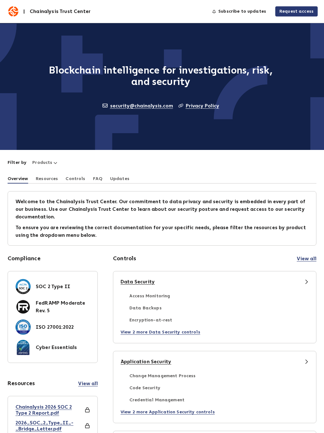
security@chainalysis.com (141, 106)
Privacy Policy (202, 106)
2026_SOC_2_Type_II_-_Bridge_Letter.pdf (44, 426)
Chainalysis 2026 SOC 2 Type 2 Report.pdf (44, 410)
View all (88, 383)
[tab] (18, 178)
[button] (45, 163)
